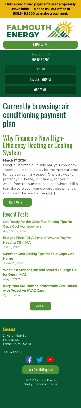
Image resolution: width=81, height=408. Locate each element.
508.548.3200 (24, 13)
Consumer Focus (45, 384)
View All (40, 306)
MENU (39, 45)
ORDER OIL (40, 89)
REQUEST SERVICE (40, 79)
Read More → (17, 202)
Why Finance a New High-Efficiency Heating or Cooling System (37, 145)
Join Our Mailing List (40, 369)
